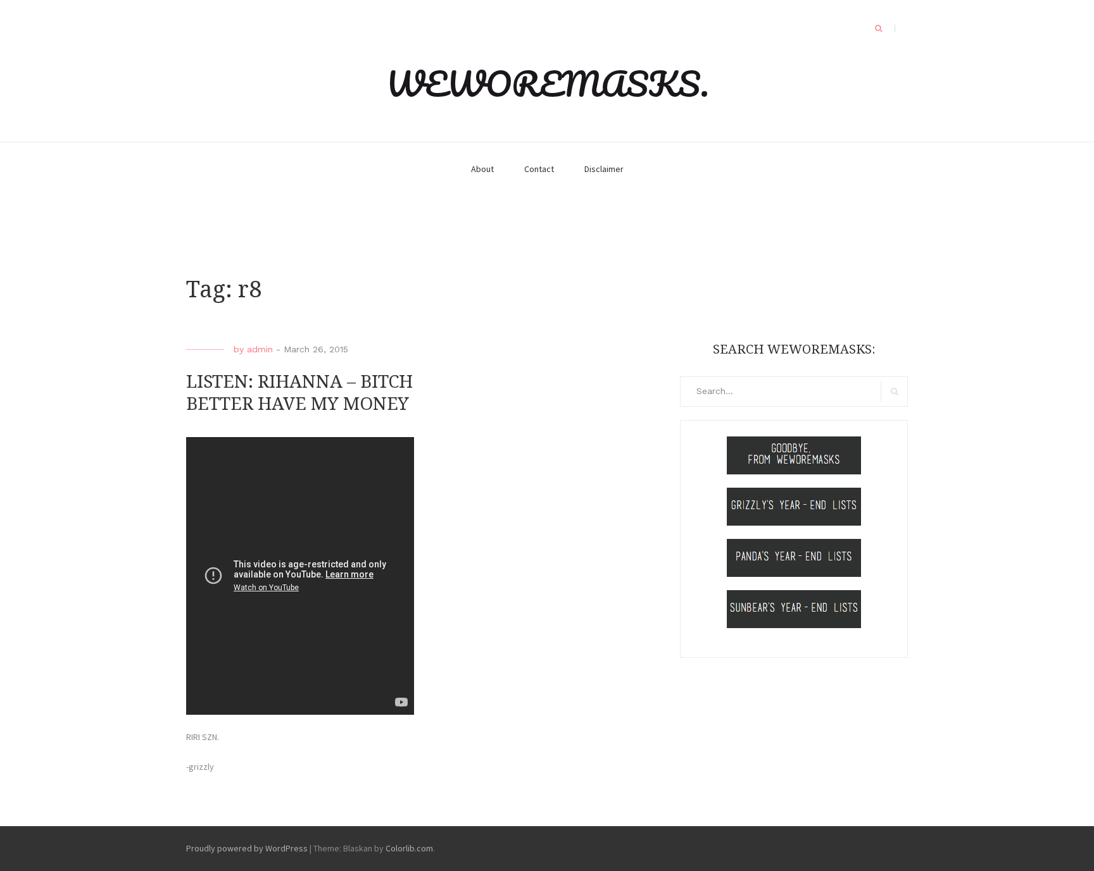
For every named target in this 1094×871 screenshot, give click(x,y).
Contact (539, 169)
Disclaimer (604, 169)
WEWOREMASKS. (547, 83)
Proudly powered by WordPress (247, 848)
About (482, 169)
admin (260, 349)
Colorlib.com (409, 848)
